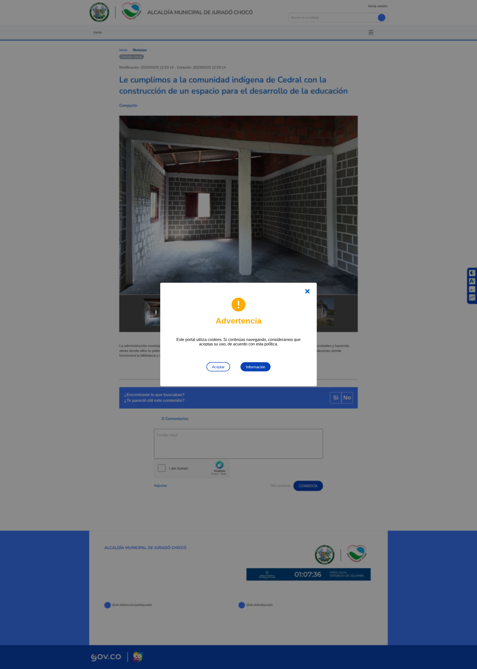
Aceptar (218, 367)
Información (255, 367)
